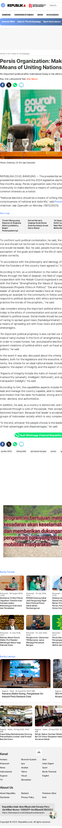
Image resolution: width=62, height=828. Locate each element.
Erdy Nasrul (32, 79)
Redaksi (25, 793)
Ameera (3, 759)
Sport (44, 767)
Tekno (24, 771)
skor (40, 14)
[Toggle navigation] (3, 5)
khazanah (53, 14)
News (2, 767)
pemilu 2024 (6, 451)
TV (1, 779)
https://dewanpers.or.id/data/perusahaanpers (23, 812)
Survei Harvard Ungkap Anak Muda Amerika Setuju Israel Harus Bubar (38, 224)
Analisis (24, 767)
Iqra (23, 763)
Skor (44, 759)
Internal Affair (8, 21)
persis (53, 451)
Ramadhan (26, 779)
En (9, 53)
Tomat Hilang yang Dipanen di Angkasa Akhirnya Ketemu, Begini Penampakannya (11, 225)
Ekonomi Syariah (24, 14)
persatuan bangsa (38, 451)
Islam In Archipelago (21, 53)
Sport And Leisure (51, 21)
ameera (6, 14)
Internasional (6, 771)
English (45, 775)
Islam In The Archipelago (29, 21)
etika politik (21, 451)
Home (2, 53)
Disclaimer (5, 797)
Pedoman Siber (49, 793)
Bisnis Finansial (49, 771)
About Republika (7, 793)
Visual (24, 775)
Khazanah (4, 763)
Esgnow (3, 775)
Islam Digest (48, 763)
